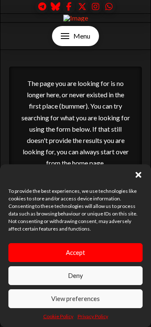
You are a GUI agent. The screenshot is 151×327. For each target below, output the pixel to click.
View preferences (75, 298)
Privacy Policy (93, 316)
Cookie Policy (58, 316)
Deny (75, 275)
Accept (75, 252)
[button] (138, 175)
